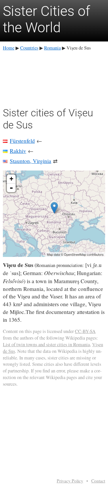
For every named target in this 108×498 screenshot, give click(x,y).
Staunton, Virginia (30, 160)
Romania (52, 48)
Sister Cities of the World (46, 19)
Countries (29, 48)
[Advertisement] (54, 78)
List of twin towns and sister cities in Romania (46, 344)
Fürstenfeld (22, 140)
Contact (98, 481)
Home (8, 48)
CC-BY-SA (85, 331)
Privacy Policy (70, 481)
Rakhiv (18, 150)
